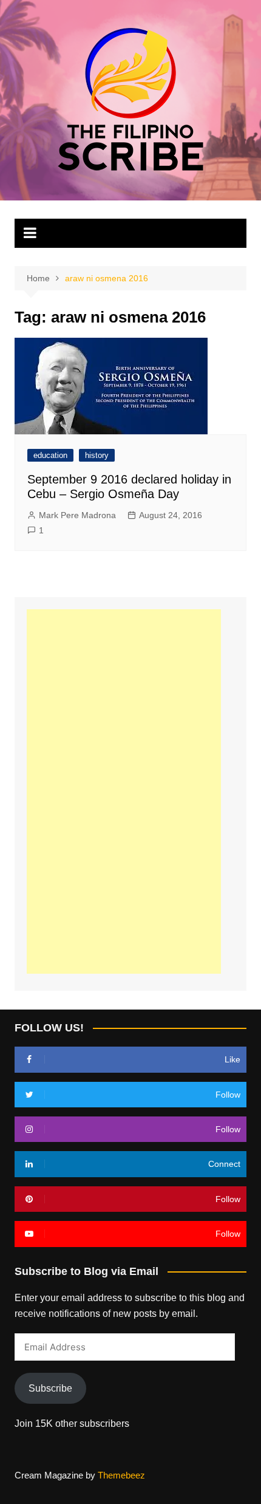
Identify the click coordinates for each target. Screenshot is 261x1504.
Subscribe (50, 1388)
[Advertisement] (124, 791)
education (50, 455)
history (97, 455)
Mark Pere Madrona (77, 515)
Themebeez (121, 1475)
